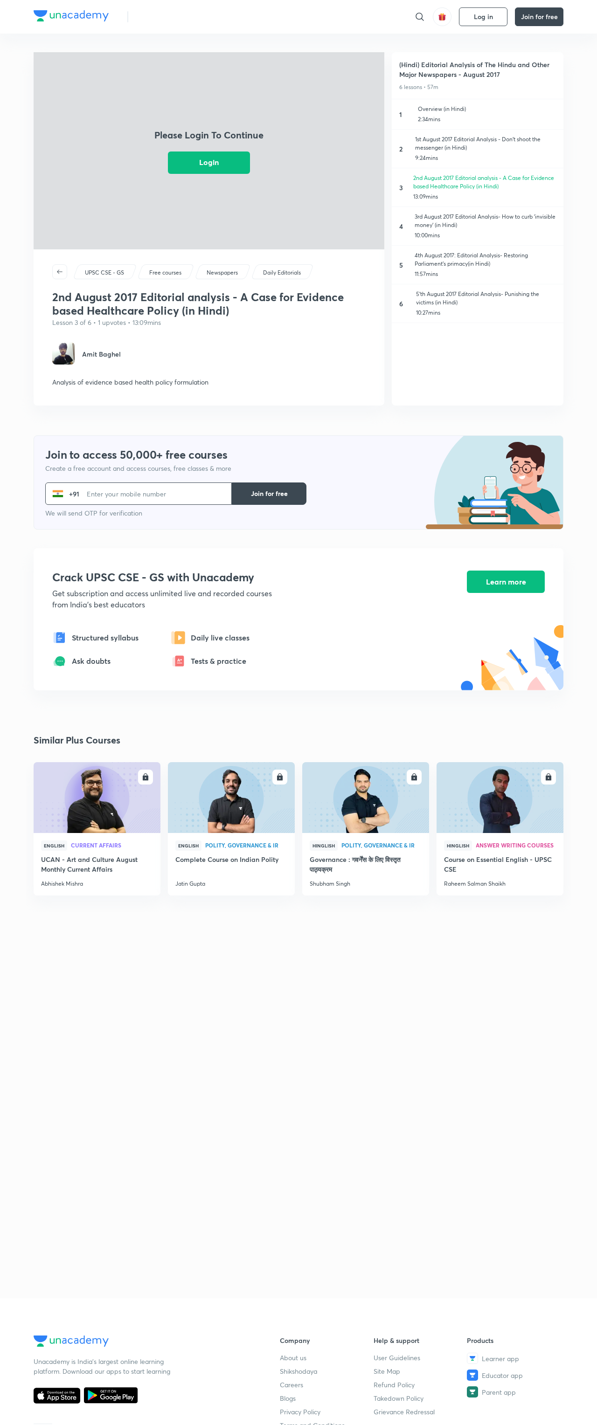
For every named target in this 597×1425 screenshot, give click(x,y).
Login (209, 162)
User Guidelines (397, 1357)
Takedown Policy (398, 1398)
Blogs (288, 1398)
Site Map (387, 1371)
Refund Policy (394, 1384)
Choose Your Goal (176, 16)
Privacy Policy (300, 1411)
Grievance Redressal (404, 1411)
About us (293, 1357)
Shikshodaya (298, 1371)
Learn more (506, 581)
